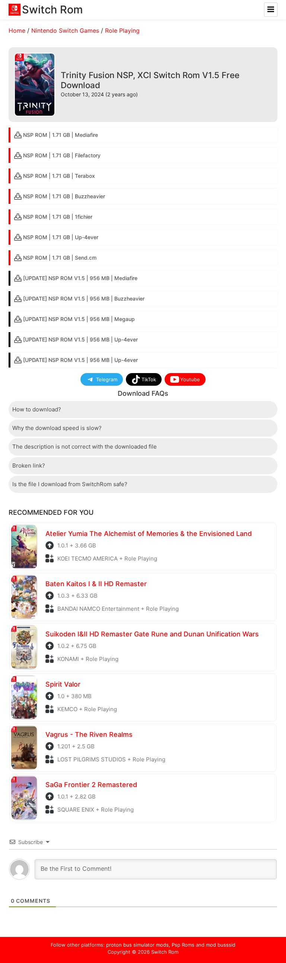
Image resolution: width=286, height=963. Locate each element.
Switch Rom (164, 952)
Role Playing (122, 30)
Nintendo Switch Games (65, 30)
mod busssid (220, 945)
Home (17, 30)
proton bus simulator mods (137, 945)
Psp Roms (183, 945)
